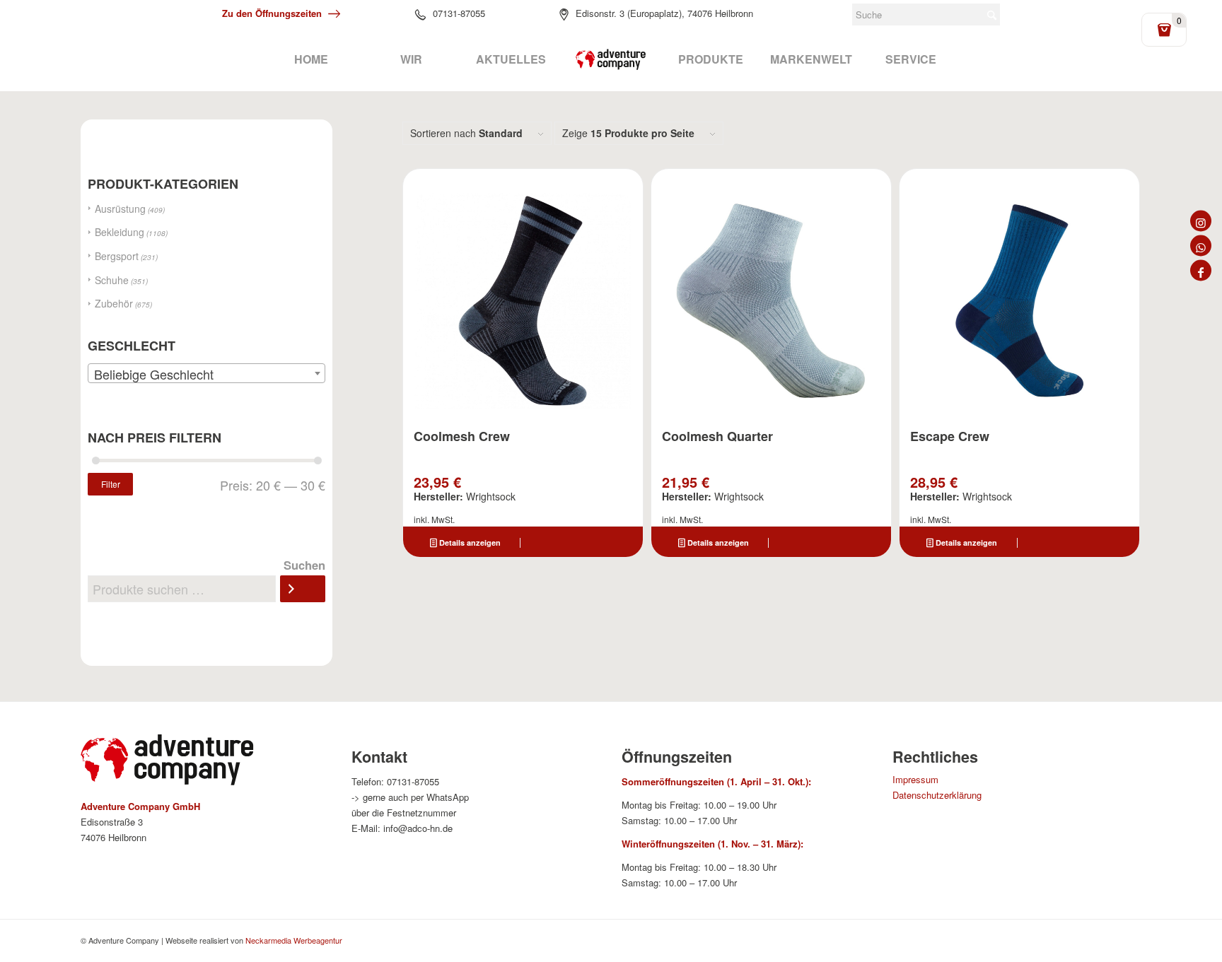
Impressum (915, 779)
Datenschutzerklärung (937, 795)
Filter (110, 484)
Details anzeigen (469, 542)
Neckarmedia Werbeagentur (293, 940)
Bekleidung (119, 232)
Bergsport (117, 256)
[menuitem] (311, 59)
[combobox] (206, 373)
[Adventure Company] (611, 59)
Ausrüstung (120, 208)
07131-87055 (459, 13)
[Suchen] (302, 588)
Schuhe (112, 280)
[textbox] (206, 374)
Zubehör (114, 303)
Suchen (304, 564)
